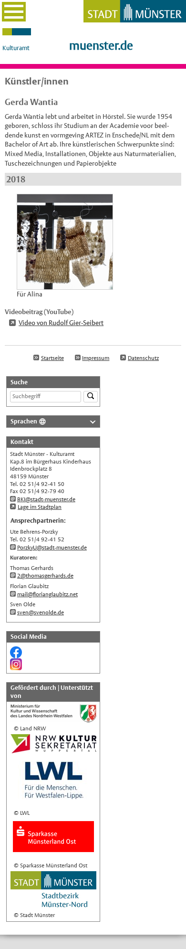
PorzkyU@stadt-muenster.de (52, 547)
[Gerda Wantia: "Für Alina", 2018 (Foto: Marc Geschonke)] (65, 284)
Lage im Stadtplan (40, 507)
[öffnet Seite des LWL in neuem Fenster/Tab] (53, 802)
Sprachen (23, 421)
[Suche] (90, 397)
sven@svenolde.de (40, 612)
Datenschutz (143, 358)
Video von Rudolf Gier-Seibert (61, 323)
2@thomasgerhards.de (45, 575)
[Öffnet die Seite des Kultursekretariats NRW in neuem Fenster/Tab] (53, 749)
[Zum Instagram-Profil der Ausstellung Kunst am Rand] (16, 666)
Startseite (52, 358)
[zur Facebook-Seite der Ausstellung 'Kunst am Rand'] (16, 654)
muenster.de (101, 46)
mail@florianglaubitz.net (47, 594)
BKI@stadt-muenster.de (46, 499)
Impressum (95, 358)
